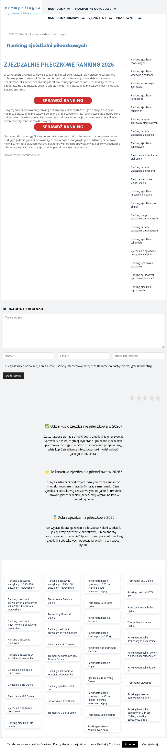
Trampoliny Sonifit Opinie (101, 714)
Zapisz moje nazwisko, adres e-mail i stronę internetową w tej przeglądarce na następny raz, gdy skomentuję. (80, 366)
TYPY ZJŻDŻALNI (18, 34)
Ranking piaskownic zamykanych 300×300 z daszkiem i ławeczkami (21, 584)
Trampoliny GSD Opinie (140, 580)
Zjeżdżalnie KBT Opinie (21, 696)
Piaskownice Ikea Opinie (61, 701)
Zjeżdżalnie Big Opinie (20, 684)
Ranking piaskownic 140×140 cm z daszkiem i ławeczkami (22, 625)
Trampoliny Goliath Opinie (62, 712)
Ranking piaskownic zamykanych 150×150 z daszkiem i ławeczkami (61, 584)
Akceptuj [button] (130, 744)
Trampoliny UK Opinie (139, 682)
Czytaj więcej (150, 744)
